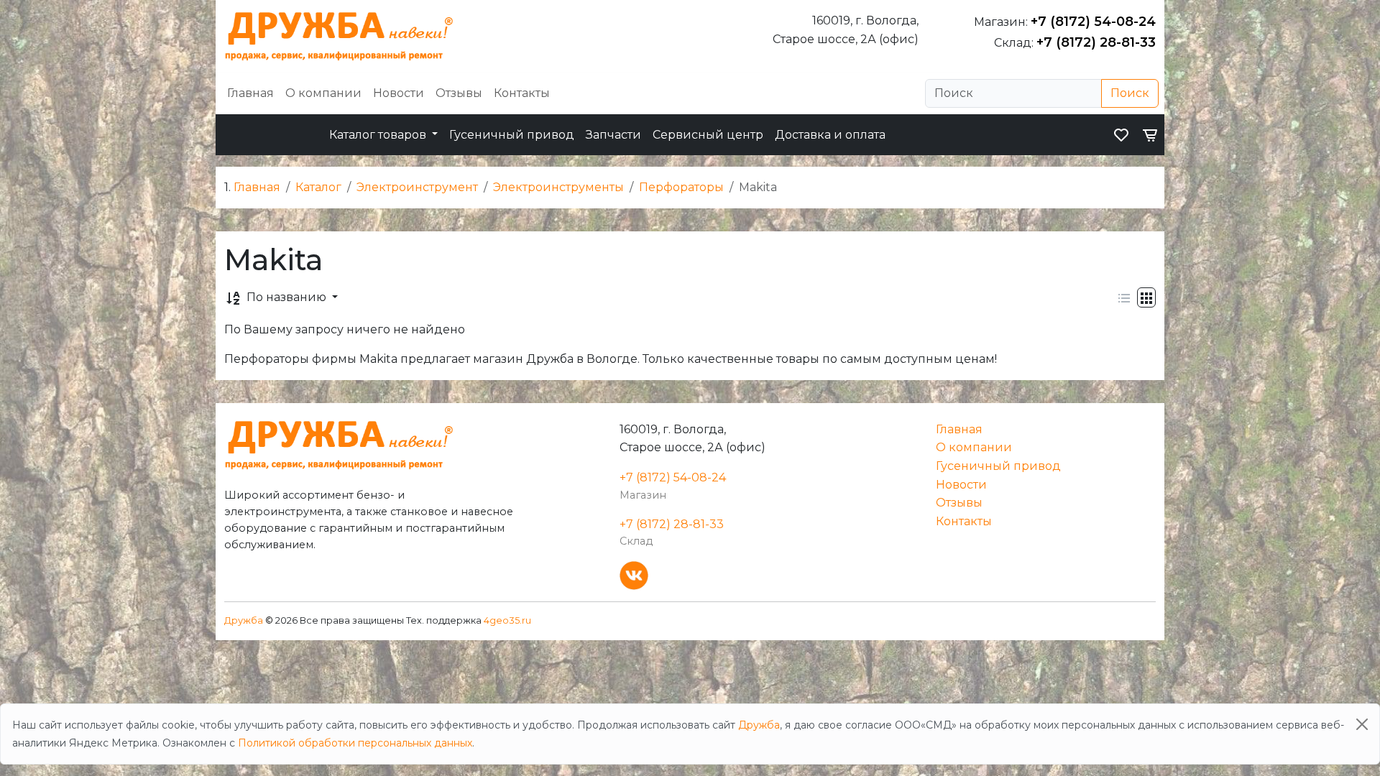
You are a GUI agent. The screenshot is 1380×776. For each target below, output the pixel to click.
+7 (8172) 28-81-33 (1096, 42)
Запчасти (613, 135)
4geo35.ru (507, 620)
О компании (323, 93)
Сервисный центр (708, 135)
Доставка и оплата (830, 135)
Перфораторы (681, 187)
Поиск (1129, 93)
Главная (250, 93)
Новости (398, 93)
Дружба (243, 620)
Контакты (522, 93)
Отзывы (459, 93)
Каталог (318, 187)
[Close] (1362, 724)
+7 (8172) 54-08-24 (1093, 21)
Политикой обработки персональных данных (355, 742)
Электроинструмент (417, 187)
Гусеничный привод (511, 135)
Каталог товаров (379, 135)
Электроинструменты (558, 187)
